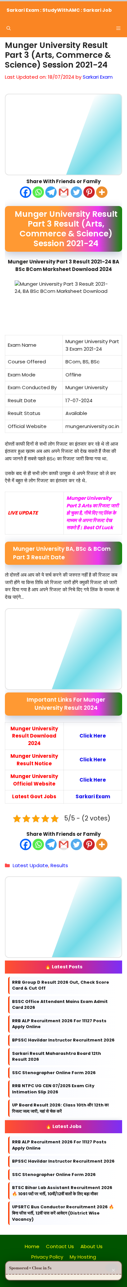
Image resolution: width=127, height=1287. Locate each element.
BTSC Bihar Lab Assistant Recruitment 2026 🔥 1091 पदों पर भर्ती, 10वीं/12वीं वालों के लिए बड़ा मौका (62, 1191)
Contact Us (60, 1246)
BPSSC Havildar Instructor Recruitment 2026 (63, 1040)
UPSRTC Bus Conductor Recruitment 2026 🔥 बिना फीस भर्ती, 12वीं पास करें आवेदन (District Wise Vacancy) (63, 1213)
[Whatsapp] (38, 192)
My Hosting (83, 1256)
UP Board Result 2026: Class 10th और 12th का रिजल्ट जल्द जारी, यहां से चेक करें (60, 1108)
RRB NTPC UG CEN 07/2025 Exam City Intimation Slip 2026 (53, 1089)
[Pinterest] (89, 192)
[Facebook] (25, 192)
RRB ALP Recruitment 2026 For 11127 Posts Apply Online (59, 1024)
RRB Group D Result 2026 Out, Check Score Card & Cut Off (60, 985)
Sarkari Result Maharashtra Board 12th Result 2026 (56, 1056)
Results (59, 865)
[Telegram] (51, 192)
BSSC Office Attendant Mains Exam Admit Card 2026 (60, 1004)
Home (32, 1246)
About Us (91, 1246)
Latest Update (30, 865)
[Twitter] (76, 192)
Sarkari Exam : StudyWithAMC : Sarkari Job (59, 10)
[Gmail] (63, 192)
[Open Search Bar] (8, 28)
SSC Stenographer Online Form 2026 (54, 1072)
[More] (101, 192)
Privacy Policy (47, 1256)
